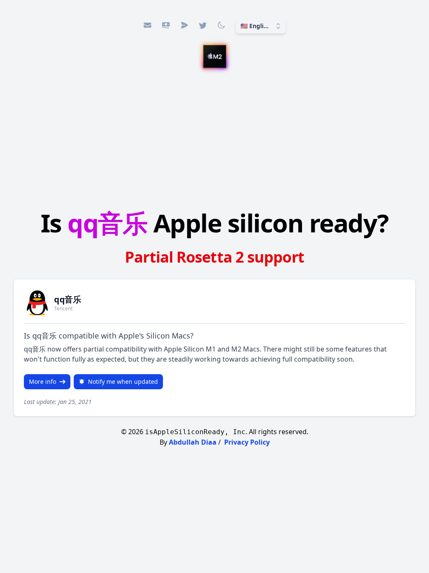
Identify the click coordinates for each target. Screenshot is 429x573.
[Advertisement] (214, 140)
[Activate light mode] (221, 25)
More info (42, 381)
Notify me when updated (123, 381)
